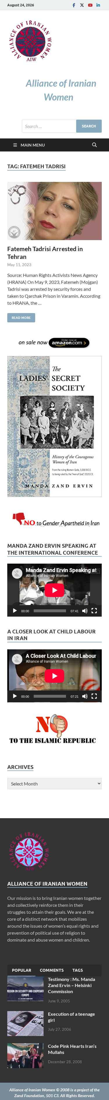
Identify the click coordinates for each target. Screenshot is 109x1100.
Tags (77, 970)
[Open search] (94, 145)
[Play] (15, 611)
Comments (52, 970)
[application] (54, 590)
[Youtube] (90, 5)
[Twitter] (81, 5)
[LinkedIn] (98, 5)
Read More (19, 316)
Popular (21, 970)
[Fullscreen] (94, 611)
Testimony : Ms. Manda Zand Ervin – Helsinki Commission (71, 985)
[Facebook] (73, 5)
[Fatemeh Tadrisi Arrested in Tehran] (54, 211)
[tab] (21, 970)
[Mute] (85, 611)
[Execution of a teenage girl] (25, 1014)
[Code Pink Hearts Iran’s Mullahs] (25, 1046)
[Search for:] (62, 126)
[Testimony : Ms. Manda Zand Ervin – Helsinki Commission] (25, 979)
